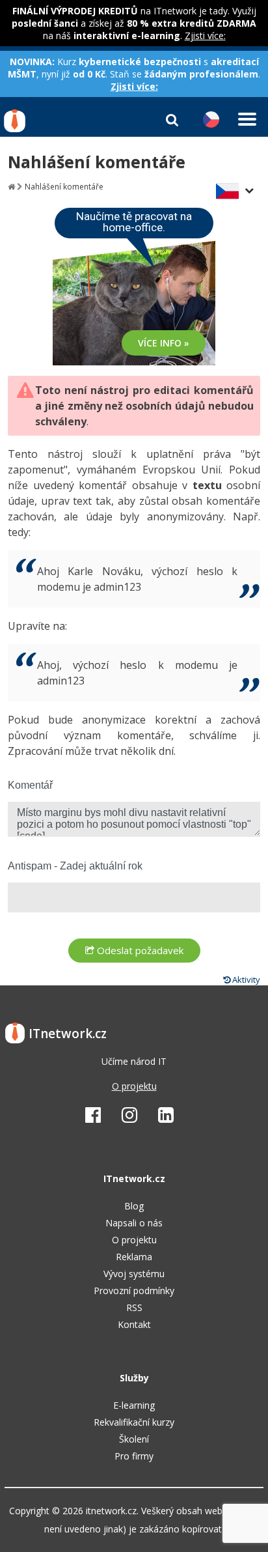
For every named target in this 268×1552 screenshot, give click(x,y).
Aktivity (245, 979)
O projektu (134, 1086)
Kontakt (134, 1324)
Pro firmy (134, 1456)
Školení (134, 1439)
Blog (134, 1206)
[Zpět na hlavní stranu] (11, 186)
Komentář (30, 785)
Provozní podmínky (134, 1290)
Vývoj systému (134, 1273)
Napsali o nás (134, 1223)
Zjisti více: (205, 35)
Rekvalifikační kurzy (134, 1422)
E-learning (134, 1405)
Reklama (134, 1256)
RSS (134, 1307)
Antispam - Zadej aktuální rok (75, 865)
